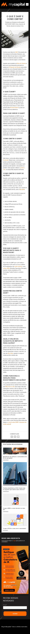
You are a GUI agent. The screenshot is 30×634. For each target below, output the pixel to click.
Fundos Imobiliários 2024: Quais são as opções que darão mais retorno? (14, 488)
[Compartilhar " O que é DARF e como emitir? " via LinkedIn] (15, 436)
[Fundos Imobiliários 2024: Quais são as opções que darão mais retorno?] (15, 474)
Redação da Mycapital (18, 22)
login (14, 540)
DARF (13, 24)
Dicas (17, 24)
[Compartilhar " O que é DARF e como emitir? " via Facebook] (11, 436)
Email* (5, 605)
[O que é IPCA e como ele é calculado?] (15, 520)
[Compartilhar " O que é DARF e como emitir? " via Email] (18, 436)
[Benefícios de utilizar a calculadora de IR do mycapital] (15, 451)
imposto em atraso (15, 26)
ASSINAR (15, 613)
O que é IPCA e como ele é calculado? (14, 528)
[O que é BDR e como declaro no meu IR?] (15, 500)
